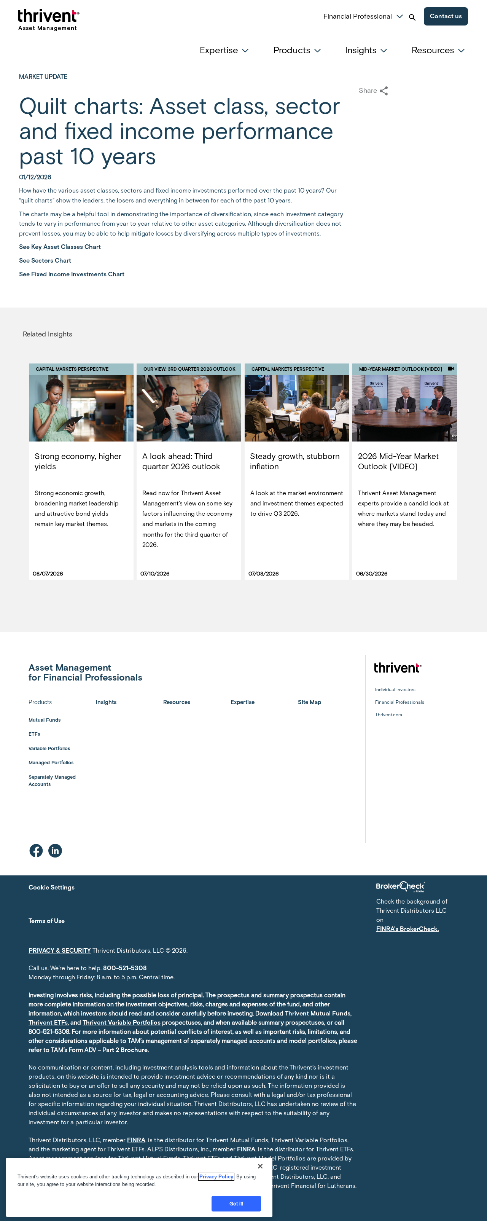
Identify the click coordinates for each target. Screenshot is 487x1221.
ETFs (34, 734)
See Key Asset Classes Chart (60, 246)
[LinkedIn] (55, 851)
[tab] (226, 50)
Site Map (309, 702)
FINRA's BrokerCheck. (407, 928)
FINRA (136, 1140)
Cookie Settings (52, 887)
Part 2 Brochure (125, 1050)
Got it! (236, 1204)
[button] (399, 15)
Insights (106, 702)
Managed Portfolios (51, 762)
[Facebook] (36, 851)
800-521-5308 (125, 968)
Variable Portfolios (49, 748)
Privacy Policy (216, 1177)
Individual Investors (395, 689)
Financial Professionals (399, 702)
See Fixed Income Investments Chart (71, 274)
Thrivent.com (388, 714)
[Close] (260, 1166)
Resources (176, 702)
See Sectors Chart (45, 260)
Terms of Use (47, 921)
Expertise (243, 702)
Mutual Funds (44, 720)
